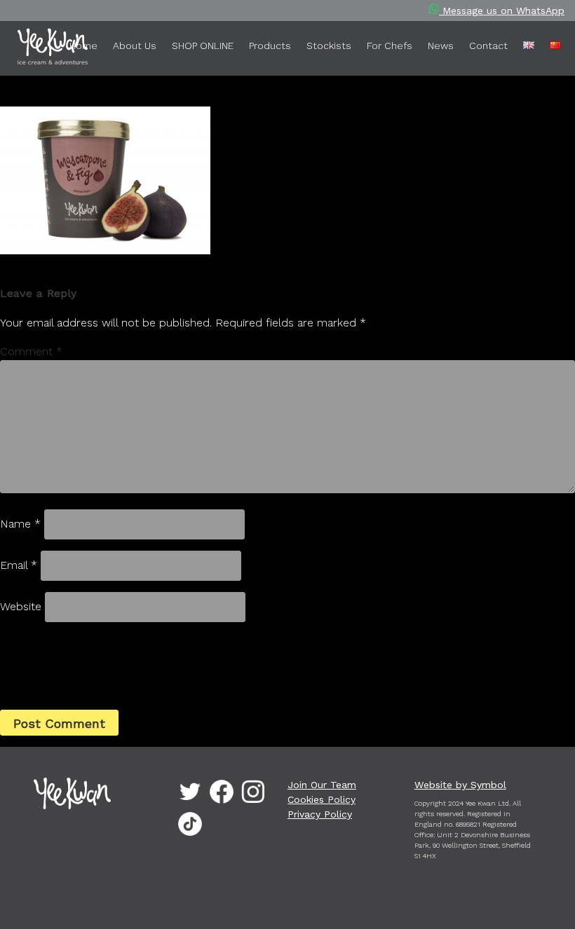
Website (20, 606)
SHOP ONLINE (203, 45)
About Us (134, 45)
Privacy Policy (320, 814)
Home (83, 45)
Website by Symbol (460, 784)
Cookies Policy (322, 799)
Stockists (328, 45)
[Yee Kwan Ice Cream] (31, 49)
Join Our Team (322, 784)
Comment (31, 351)
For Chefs (389, 45)
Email (18, 565)
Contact (488, 45)
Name (20, 523)
